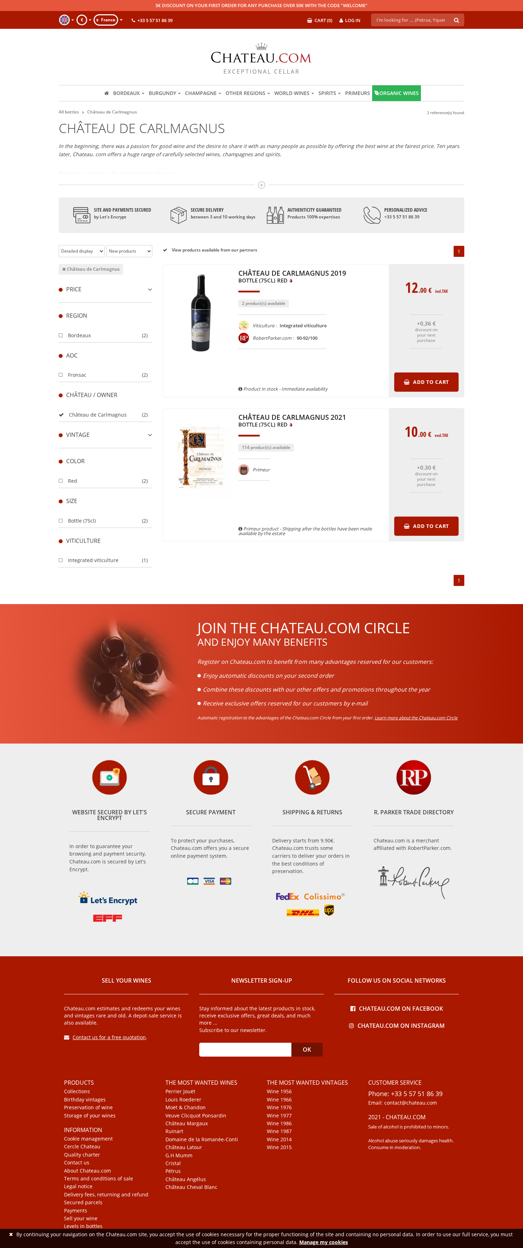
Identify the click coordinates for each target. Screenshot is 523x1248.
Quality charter (82, 1154)
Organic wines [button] (399, 93)
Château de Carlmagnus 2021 (292, 421)
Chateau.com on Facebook (401, 1008)
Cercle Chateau (82, 1146)
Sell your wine (80, 1218)
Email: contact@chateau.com (402, 1102)
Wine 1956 (279, 1091)
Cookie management (88, 1138)
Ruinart (174, 1131)
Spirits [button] (327, 93)
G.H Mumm (178, 1155)
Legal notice (78, 1186)
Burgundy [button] (162, 93)
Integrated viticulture (93, 560)
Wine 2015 (279, 1147)
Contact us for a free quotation (109, 1037)
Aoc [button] (72, 355)
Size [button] (71, 501)
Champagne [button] (201, 93)
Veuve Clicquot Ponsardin (195, 1115)
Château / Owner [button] (91, 395)
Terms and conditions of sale (98, 1178)
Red (72, 480)
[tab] (105, 289)
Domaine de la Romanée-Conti (201, 1139)
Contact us (76, 1162)
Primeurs (357, 93)
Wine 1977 (279, 1115)
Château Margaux (186, 1123)
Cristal (173, 1163)
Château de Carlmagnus (93, 269)
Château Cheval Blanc (191, 1187)
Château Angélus (185, 1179)
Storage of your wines (90, 1115)
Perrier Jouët (180, 1091)
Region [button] (76, 315)
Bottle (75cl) (82, 520)
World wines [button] (292, 93)
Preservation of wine (88, 1107)
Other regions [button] (245, 93)
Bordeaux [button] (126, 93)
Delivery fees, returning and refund (106, 1194)
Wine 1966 (279, 1099)
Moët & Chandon (185, 1107)
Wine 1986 (279, 1123)
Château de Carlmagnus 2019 (292, 277)
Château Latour (183, 1147)
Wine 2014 (279, 1139)
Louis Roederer (183, 1099)
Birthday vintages (85, 1099)
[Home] (106, 93)
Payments (75, 1210)
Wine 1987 (279, 1131)
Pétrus (173, 1171)
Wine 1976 (279, 1107)
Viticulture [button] (83, 541)
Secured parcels (83, 1202)
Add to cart (430, 382)
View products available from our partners (214, 250)
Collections (77, 1091)
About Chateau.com (87, 1170)
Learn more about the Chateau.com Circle (416, 718)
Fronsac (77, 374)
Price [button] (73, 289)
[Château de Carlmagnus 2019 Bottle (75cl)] (201, 359)
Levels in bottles (83, 1226)
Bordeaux (79, 335)
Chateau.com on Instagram (401, 1025)
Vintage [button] (78, 435)
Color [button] (75, 461)
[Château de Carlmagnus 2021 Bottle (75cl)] (201, 503)
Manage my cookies (323, 1242)
